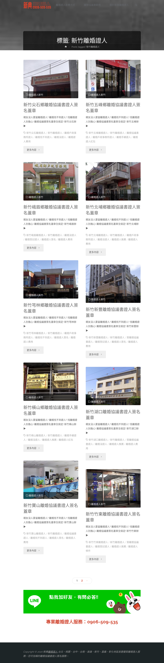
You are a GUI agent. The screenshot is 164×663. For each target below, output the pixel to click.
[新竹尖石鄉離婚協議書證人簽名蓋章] (50, 79)
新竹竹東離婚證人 (98, 542)
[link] (136, 5)
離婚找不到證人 (43, 137)
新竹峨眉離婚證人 (36, 235)
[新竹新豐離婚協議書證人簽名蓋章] (113, 284)
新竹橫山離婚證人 (36, 435)
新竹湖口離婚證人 (98, 439)
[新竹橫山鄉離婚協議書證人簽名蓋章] (50, 382)
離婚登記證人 (32, 239)
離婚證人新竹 (36, 94)
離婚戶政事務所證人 (103, 137)
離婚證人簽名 (49, 239)
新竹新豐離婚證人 (98, 337)
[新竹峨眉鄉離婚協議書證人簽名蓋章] (50, 181)
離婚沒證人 (60, 137)
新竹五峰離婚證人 (98, 132)
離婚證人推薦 (119, 239)
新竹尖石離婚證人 (36, 132)
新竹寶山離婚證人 (36, 533)
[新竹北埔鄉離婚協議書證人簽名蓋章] (113, 181)
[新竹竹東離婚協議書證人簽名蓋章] (113, 488)
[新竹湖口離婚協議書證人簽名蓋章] (113, 386)
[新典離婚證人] (37, 5)
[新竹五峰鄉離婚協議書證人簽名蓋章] (113, 79)
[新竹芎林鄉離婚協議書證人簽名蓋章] (50, 279)
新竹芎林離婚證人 (36, 333)
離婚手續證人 (123, 137)
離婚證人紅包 (66, 439)
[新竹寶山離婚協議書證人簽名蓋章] (50, 480)
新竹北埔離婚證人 (98, 235)
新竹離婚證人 (55, 132)
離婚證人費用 (65, 239)
